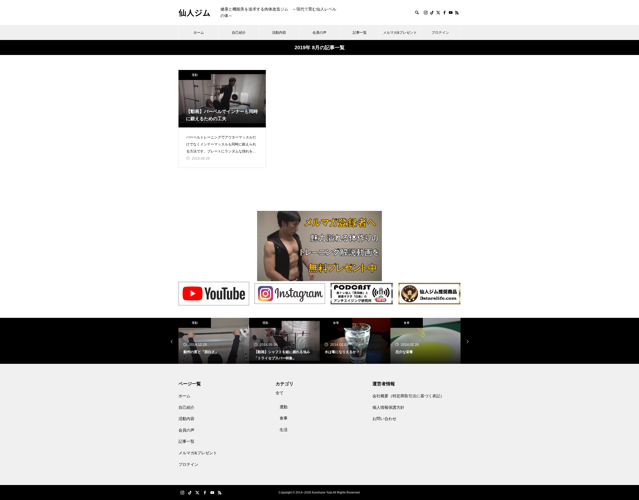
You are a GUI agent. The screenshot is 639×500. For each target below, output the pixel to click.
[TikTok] (431, 12)
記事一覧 (360, 32)
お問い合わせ (384, 419)
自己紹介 (239, 32)
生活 (284, 430)
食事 (336, 323)
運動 (195, 75)
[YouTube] (450, 12)
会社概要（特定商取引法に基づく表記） (408, 396)
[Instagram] (425, 12)
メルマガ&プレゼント (400, 32)
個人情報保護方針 (388, 407)
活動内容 (279, 32)
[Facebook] (444, 12)
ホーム (198, 32)
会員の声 (319, 32)
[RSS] (456, 12)
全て (280, 393)
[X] (438, 12)
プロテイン (440, 32)
